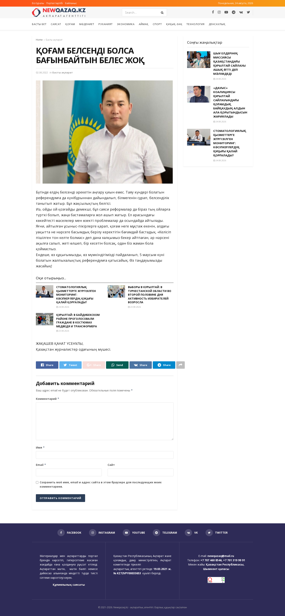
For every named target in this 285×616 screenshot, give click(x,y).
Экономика (126, 24)
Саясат (56, 24)
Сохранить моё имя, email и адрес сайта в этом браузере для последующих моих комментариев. (101, 484)
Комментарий (47, 399)
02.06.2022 (42, 72)
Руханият (105, 24)
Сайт (111, 465)
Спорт (157, 24)
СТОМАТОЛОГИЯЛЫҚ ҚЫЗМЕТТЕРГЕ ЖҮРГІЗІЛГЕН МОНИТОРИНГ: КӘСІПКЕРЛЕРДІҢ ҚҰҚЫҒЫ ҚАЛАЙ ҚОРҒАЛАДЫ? (76, 294)
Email (41, 465)
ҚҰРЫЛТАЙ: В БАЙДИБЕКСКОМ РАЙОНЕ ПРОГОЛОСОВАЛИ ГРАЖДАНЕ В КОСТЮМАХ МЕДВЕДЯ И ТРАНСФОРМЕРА (78, 320)
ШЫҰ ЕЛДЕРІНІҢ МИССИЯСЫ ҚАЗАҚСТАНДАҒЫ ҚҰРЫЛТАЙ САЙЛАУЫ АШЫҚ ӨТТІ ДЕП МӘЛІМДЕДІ (229, 63)
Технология (196, 24)
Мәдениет (86, 24)
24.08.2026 (63, 306)
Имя (40, 447)
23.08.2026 (135, 306)
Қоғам (70, 24)
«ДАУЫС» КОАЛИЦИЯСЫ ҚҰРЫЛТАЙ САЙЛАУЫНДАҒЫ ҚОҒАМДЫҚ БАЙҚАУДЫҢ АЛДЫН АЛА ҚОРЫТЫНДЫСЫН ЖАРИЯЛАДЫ (230, 102)
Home (39, 39)
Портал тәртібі (54, 3)
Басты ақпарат (54, 39)
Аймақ (144, 24)
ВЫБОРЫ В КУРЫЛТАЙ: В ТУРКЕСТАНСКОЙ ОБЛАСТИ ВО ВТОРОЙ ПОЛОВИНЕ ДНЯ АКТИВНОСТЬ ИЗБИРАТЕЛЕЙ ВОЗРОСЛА (149, 294)
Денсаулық (217, 24)
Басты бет (39, 24)
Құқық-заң (174, 24)
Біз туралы (38, 3)
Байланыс (71, 3)
